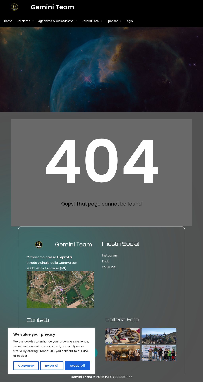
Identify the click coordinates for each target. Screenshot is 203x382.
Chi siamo (23, 21)
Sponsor (112, 21)
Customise (26, 366)
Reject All (51, 366)
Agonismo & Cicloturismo (56, 21)
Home (8, 21)
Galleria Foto (90, 21)
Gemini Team (52, 7)
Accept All (77, 366)
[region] (51, 351)
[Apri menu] (196, 21)
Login (129, 21)
